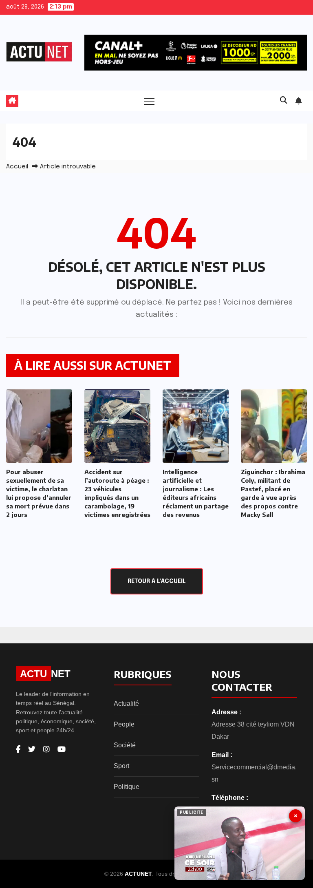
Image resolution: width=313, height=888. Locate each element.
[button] (283, 100)
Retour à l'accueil (157, 581)
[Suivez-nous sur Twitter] (31, 749)
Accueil (17, 166)
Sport (121, 765)
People (124, 724)
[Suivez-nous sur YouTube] (61, 749)
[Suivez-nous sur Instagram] (46, 749)
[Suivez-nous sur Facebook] (18, 749)
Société (125, 745)
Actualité (126, 703)
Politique (126, 786)
